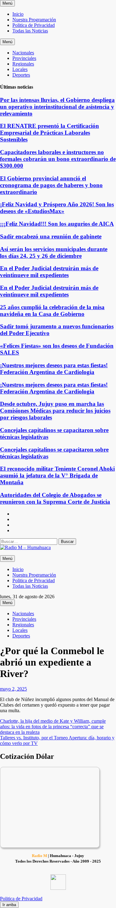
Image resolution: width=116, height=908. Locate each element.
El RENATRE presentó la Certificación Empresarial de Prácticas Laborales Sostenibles (49, 133)
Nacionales (23, 52)
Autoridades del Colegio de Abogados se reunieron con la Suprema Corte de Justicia (55, 498)
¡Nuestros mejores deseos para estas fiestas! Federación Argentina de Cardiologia (54, 368)
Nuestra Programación (34, 19)
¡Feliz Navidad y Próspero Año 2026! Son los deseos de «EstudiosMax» (57, 207)
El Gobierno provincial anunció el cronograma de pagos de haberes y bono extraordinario (51, 185)
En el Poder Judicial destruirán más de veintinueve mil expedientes (49, 271)
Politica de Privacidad (33, 25)
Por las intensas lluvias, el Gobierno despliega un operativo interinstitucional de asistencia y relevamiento (57, 107)
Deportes (21, 75)
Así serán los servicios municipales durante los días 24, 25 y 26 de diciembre (53, 252)
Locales (20, 69)
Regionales (23, 63)
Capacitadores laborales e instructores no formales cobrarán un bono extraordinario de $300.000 (58, 159)
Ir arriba (9, 904)
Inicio (18, 14)
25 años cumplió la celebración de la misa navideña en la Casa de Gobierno (52, 310)
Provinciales (24, 58)
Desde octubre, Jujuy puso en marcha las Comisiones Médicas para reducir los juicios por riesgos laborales (55, 411)
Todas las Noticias (30, 30)
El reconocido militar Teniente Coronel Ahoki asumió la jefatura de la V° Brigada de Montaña (57, 475)
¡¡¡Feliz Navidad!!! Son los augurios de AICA (57, 224)
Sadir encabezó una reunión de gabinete (50, 236)
